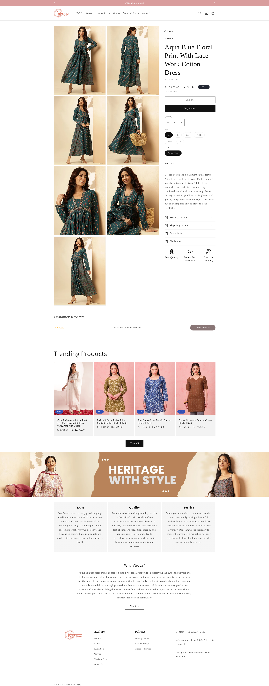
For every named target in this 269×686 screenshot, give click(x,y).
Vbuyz (62, 684)
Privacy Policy (142, 638)
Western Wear (100, 659)
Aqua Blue (174, 154)
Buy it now (190, 108)
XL (189, 136)
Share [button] (170, 31)
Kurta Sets (99, 649)
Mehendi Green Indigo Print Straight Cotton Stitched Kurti (112, 421)
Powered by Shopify (73, 684)
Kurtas (97, 644)
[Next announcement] (214, 3)
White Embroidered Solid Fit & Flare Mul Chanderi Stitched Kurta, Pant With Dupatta (72, 423)
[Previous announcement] (54, 3)
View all (134, 443)
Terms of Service (143, 649)
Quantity (168, 117)
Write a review (203, 327)
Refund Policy (142, 644)
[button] (90, 13)
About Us (134, 606)
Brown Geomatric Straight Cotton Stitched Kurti (195, 421)
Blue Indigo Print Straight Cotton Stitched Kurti (154, 421)
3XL (171, 142)
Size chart (170, 163)
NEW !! (98, 638)
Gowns (97, 654)
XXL (201, 136)
